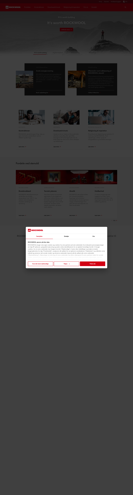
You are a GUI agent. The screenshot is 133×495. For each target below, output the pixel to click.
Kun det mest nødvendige (40, 264)
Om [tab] (93, 236)
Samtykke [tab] (39, 236)
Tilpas (65, 264)
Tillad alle (93, 264)
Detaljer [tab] (66, 236)
